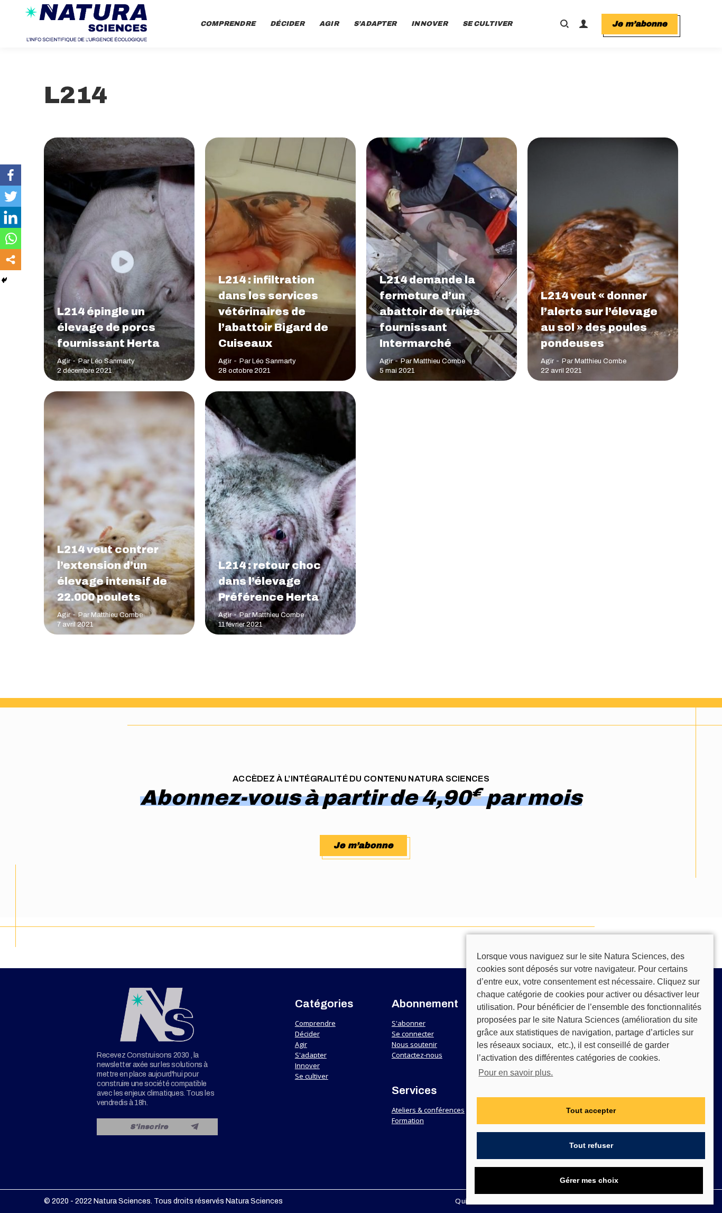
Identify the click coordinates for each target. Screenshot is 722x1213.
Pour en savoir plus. (515, 1072)
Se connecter (413, 1034)
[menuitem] (228, 24)
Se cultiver (311, 1076)
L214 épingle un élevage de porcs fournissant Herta (108, 327)
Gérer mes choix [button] (589, 1180)
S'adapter (311, 1055)
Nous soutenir (414, 1044)
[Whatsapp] (10, 238)
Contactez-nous (417, 1055)
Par (106, 361)
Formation (408, 1120)
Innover (307, 1065)
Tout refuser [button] (591, 1145)
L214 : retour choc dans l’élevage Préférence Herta (269, 581)
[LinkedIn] (10, 217)
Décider (307, 1034)
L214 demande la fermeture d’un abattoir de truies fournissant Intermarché (429, 311)
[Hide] (4, 280)
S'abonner (408, 1023)
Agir (63, 361)
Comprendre (315, 1023)
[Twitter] (10, 196)
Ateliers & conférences (428, 1110)
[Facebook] (10, 175)
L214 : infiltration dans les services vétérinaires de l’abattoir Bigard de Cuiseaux (273, 311)
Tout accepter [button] (591, 1110)
